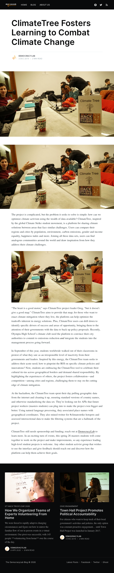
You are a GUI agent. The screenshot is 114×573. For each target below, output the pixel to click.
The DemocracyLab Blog (17, 562)
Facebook (85, 562)
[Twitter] (101, 4)
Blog (33, 5)
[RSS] (106, 5)
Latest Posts (72, 562)
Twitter (96, 562)
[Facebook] (95, 4)
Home (24, 5)
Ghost (105, 562)
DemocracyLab (27, 56)
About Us (45, 5)
